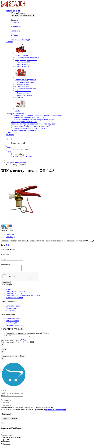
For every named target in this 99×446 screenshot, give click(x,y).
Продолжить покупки (9, 356)
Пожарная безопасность (15, 113)
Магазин (9, 42)
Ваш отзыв (5, 264)
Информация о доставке (16, 291)
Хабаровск (15, 35)
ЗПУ (8, 245)
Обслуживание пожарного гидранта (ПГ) (28, 117)
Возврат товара (12, 308)
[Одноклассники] (8, 226)
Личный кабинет (13, 318)
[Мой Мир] (10, 226)
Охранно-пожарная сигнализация (24, 130)
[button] (9, 139)
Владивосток (16, 26)
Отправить (6, 282)
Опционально (6, 400)
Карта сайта (11, 310)
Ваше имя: (5, 254)
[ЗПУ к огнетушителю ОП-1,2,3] (25, 223)
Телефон (4, 395)
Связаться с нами (13, 306)
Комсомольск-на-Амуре (20, 40)
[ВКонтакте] (2, 226)
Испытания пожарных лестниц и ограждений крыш (32, 119)
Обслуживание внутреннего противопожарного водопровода (36, 115)
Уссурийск (15, 22)
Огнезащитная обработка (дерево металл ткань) (30, 126)
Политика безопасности (16, 293)
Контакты (10, 135)
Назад (4, 349)
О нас (8, 133)
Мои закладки (11, 323)
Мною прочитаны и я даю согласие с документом (34, 410)
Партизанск (15, 31)
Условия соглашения (14, 298)
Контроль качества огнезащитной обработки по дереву (33, 124)
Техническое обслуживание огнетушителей (29, 128)
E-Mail (3, 391)
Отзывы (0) (10, 237)
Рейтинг (4, 259)
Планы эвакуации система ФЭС (24, 122)
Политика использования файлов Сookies (23, 295)
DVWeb (23, 340)
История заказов (12, 321)
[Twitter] (5, 226)
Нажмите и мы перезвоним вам (23, 15)
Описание (10, 234)
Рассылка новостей (14, 325)
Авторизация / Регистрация (22, 156)
